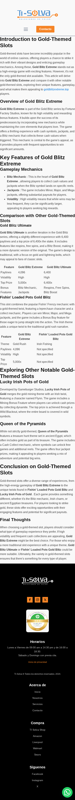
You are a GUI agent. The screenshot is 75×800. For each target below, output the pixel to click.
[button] (67, 792)
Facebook (37, 774)
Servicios (37, 704)
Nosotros (37, 698)
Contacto (45, 29)
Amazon (37, 736)
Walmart (37, 748)
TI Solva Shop (37, 730)
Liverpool (37, 742)
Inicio (37, 692)
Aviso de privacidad (37, 662)
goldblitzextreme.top (56, 89)
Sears (37, 754)
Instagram (37, 780)
